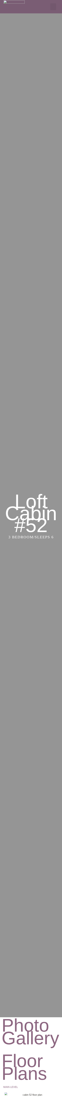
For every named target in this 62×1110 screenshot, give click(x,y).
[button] (53, 6)
